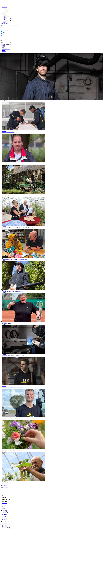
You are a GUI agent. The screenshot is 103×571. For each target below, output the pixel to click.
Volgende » (6, 100)
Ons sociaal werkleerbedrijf (9, 15)
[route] (9, 499)
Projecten (3, 13)
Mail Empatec (4, 516)
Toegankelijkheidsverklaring (7, 527)
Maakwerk (6, 8)
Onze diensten (4, 7)
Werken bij (6, 21)
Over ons (3, 47)
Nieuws (5, 19)
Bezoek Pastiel (4, 519)
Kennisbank (6, 16)
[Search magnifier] (1, 27)
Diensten (3, 45)
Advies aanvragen (5, 23)
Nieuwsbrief (8, 20)
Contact (3, 22)
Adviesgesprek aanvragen (6, 44)
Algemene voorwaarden (6, 526)
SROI (5, 17)
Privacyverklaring (5, 525)
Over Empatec (4, 14)
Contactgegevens (5, 528)
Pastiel (5, 12)
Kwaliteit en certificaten (8, 18)
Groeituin (6, 11)
